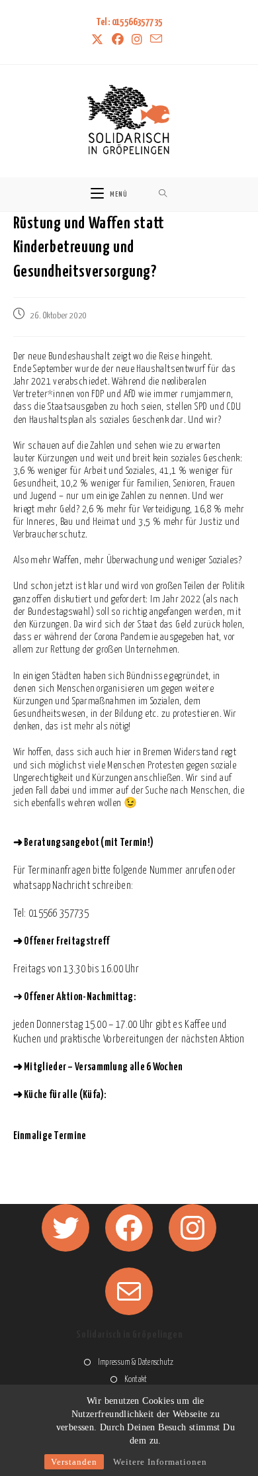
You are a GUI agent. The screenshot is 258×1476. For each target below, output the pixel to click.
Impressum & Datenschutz (135, 1362)
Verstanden (74, 1462)
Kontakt (135, 1379)
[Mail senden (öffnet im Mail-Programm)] (156, 39)
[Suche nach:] (163, 194)
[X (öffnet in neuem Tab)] (99, 40)
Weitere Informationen (160, 1462)
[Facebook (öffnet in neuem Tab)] (118, 40)
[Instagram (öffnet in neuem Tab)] (137, 40)
